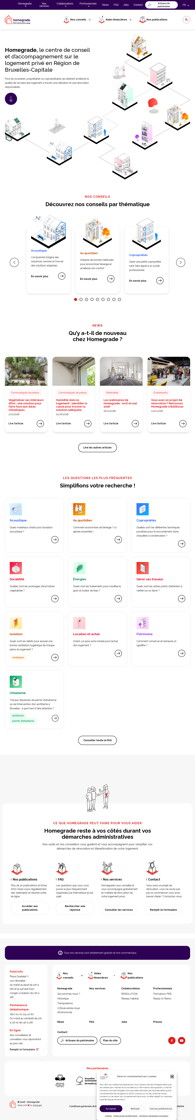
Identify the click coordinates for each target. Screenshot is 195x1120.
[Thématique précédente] (14, 262)
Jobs (126, 4)
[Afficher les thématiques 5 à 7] (97, 299)
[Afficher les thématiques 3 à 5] (86, 299)
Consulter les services (119, 909)
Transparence (65, 1003)
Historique (63, 998)
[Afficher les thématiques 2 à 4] (81, 299)
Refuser (135, 1108)
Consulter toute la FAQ (97, 740)
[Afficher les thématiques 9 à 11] (119, 299)
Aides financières (116, 19)
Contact (138, 4)
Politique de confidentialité (125, 1116)
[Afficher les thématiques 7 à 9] (108, 299)
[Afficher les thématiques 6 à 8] (103, 299)
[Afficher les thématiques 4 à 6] (92, 299)
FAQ (116, 4)
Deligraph (37, 1105)
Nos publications (156, 19)
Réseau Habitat (130, 998)
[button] (172, 1076)
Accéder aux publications (30, 908)
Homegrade (25, 3)
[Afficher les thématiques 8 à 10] (113, 299)
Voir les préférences (161, 1108)
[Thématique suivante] (180, 262)
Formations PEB (162, 993)
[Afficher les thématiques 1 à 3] (75, 299)
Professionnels (88, 3)
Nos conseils (78, 19)
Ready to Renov (162, 998)
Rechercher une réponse (75, 908)
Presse (157, 1021)
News (105, 4)
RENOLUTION (129, 993)
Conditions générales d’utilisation (153, 1116)
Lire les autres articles (97, 447)
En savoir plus (40, 277)
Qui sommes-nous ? (68, 993)
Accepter (111, 1108)
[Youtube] (181, 1040)
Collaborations (65, 3)
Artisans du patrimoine (164, 5)
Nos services (44, 4)
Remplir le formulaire (163, 909)
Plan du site (110, 1040)
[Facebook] (172, 1040)
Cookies (108, 1116)
